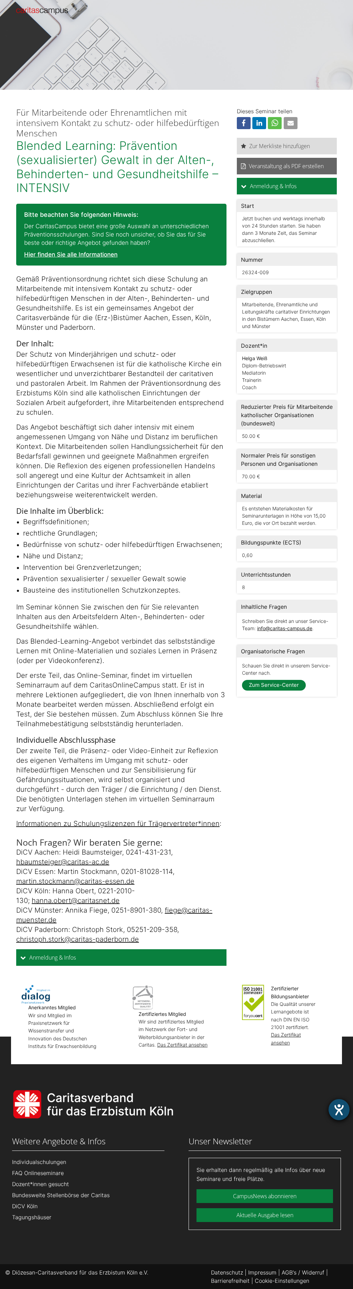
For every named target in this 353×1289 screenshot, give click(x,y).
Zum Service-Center (274, 685)
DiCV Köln (25, 1206)
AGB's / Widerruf (303, 1272)
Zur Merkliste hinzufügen (279, 146)
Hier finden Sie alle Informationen (71, 254)
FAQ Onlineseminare (38, 1173)
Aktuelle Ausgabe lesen (264, 1215)
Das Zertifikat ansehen (182, 1045)
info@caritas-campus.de (284, 628)
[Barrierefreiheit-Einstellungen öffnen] (339, 1109)
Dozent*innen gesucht (40, 1184)
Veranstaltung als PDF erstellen (286, 166)
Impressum (262, 1272)
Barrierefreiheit (230, 1280)
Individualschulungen (39, 1161)
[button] (244, 123)
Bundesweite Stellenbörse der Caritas (61, 1195)
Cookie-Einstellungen (282, 1280)
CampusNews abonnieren (264, 1196)
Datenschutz (227, 1272)
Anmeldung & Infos (52, 957)
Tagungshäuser (31, 1217)
